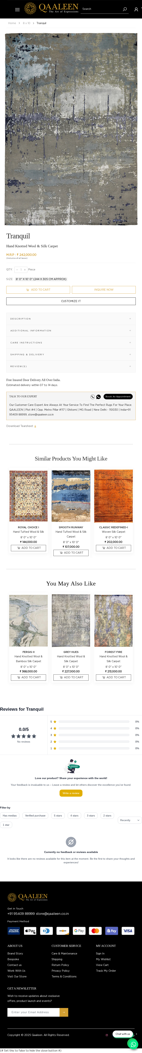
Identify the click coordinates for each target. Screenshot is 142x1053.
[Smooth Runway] (71, 496)
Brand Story (15, 953)
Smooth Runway (71, 527)
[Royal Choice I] (28, 496)
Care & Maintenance (64, 953)
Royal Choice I (28, 527)
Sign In (100, 953)
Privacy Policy (61, 970)
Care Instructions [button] (26, 343)
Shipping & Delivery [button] (27, 354)
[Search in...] (125, 9)
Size (9, 279)
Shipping (57, 959)
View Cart (102, 965)
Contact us (14, 965)
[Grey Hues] (28, 621)
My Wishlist (103, 959)
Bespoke (13, 959)
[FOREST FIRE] (71, 621)
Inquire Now (103, 289)
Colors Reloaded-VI (114, 652)
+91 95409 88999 (21, 914)
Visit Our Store (17, 976)
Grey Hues (28, 652)
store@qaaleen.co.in (52, 914)
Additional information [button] (31, 331)
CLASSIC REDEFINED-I (113, 527)
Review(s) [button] (18, 366)
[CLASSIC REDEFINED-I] (113, 496)
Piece (31, 269)
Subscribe (64, 1012)
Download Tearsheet (20, 426)
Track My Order (106, 970)
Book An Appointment (118, 396)
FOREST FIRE (71, 652)
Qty (9, 269)
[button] (134, 130)
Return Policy (60, 965)
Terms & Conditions (64, 976)
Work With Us (16, 970)
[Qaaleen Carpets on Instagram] (106, 1035)
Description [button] (20, 319)
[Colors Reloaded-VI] (113, 621)
